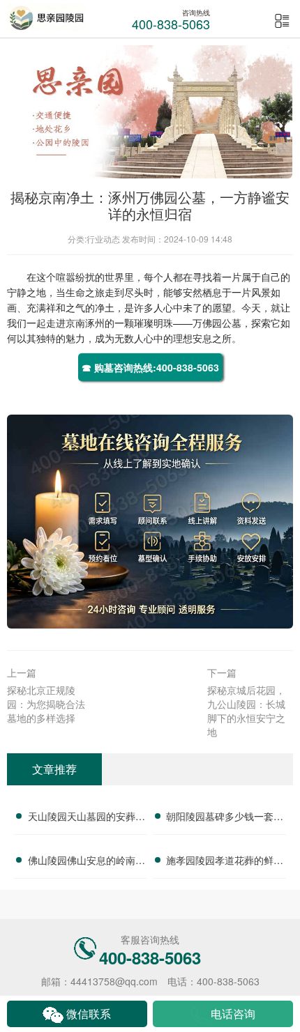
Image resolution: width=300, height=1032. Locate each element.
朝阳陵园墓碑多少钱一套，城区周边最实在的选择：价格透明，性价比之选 (224, 818)
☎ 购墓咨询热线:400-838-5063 (150, 367)
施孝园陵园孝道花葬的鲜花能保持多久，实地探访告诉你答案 (224, 862)
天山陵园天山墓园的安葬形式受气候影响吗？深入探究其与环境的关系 (86, 818)
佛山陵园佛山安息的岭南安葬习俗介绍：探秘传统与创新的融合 (86, 862)
